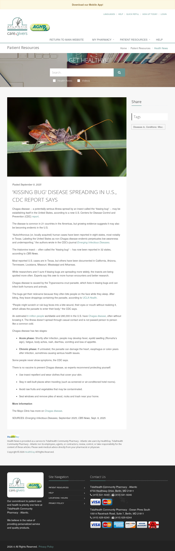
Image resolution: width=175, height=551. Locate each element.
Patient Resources (133, 39)
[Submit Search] (119, 72)
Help (120, 14)
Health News (65, 80)
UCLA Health (90, 297)
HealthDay (30, 451)
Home (123, 48)
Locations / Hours (58, 497)
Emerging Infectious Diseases (93, 242)
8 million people (35, 316)
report (35, 216)
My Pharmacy (101, 39)
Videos (86, 80)
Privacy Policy (56, 503)
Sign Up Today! (149, 14)
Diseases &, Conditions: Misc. (148, 126)
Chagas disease (97, 316)
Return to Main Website (67, 39)
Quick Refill (132, 14)
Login (164, 14)
